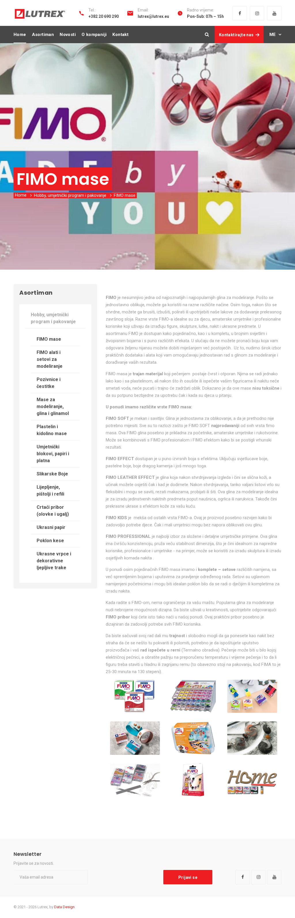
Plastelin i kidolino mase (52, 430)
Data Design (64, 907)
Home (20, 34)
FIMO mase (49, 339)
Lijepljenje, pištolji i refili (50, 490)
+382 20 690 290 (103, 16)
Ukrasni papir (51, 527)
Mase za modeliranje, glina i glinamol (53, 406)
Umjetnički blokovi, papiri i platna (53, 453)
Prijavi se (187, 877)
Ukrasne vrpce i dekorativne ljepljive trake (54, 560)
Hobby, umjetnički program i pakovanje (70, 195)
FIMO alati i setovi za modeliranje (50, 359)
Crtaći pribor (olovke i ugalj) (53, 510)
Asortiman (43, 34)
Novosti (68, 34)
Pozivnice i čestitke (48, 383)
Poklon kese (50, 540)
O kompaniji (94, 34)
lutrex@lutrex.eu (153, 16)
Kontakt (120, 34)
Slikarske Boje (52, 474)
